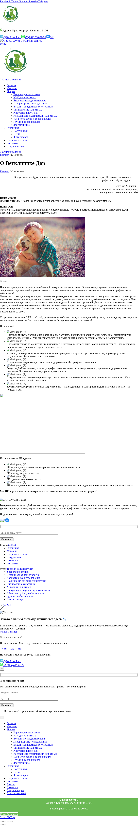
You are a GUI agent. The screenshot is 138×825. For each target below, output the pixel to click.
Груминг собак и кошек (20, 596)
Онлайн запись (33, 40)
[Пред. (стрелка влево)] (1, 824)
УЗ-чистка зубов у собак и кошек (26, 593)
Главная (4, 154)
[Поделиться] (4, 821)
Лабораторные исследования (23, 577)
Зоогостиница (15, 599)
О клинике (13, 548)
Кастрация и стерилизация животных (28, 590)
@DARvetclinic (12, 37)
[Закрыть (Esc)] (1, 821)
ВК (52, 37)
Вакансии (12, 560)
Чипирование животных (21, 584)
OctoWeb (7, 605)
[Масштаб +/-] (11, 821)
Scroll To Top (7, 817)
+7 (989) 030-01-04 (35, 37)
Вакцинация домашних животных (26, 580)
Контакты (12, 563)
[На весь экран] (8, 821)
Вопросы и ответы (17, 554)
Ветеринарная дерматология (23, 574)
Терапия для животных (20, 568)
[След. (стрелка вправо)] (4, 824)
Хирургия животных (19, 587)
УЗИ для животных (18, 571)
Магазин (12, 551)
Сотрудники (14, 557)
